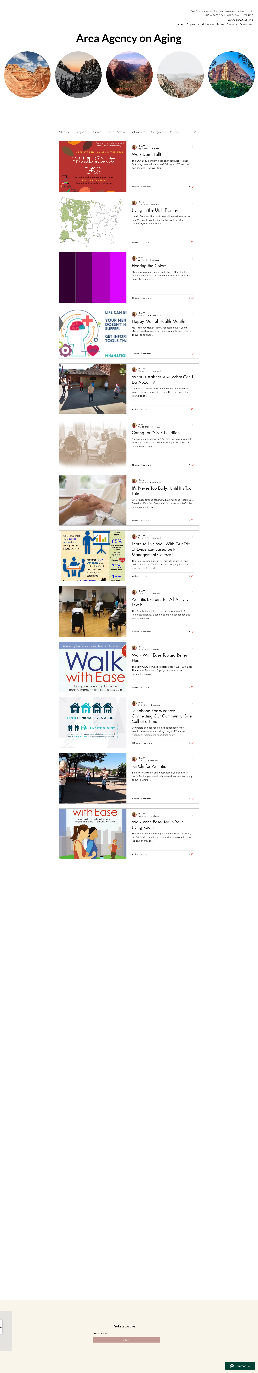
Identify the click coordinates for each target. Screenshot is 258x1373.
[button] (195, 132)
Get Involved (138, 131)
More (172, 131)
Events (97, 131)
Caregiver (157, 131)
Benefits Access (116, 131)
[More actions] (193, 147)
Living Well (81, 131)
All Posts (64, 131)
